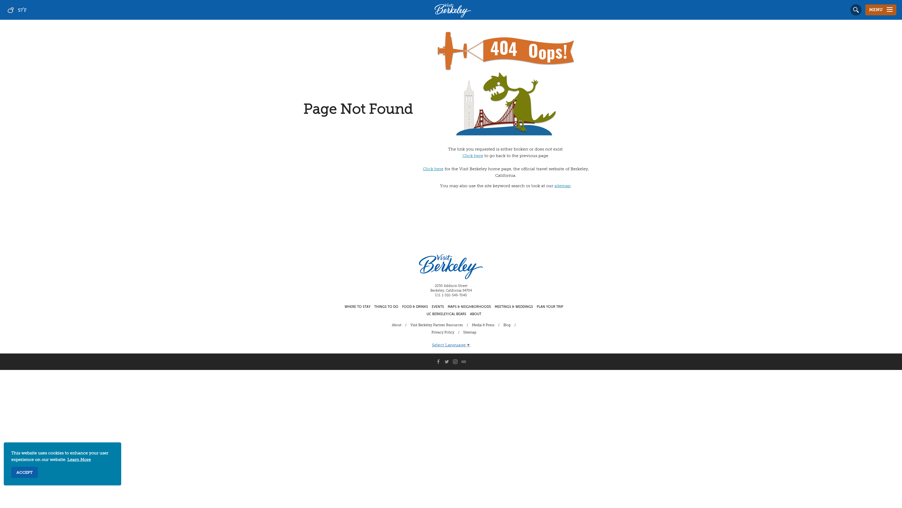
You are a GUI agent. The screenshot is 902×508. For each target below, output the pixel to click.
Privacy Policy (443, 332)
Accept (24, 473)
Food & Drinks (415, 307)
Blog (507, 325)
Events (438, 307)
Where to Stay (357, 307)
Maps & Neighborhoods (469, 307)
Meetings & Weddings (514, 307)
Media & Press (483, 325)
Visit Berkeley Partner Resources (436, 325)
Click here (473, 156)
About (475, 314)
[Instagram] (455, 361)
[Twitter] (447, 361)
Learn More (79, 460)
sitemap (562, 186)
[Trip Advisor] (464, 361)
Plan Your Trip (550, 307)
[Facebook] (438, 361)
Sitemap (469, 332)
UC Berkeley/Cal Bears (446, 314)
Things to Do (386, 307)
